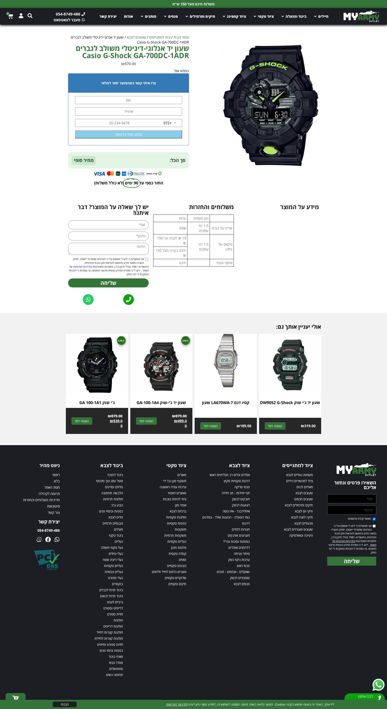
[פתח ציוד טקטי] (255, 16)
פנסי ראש (243, 565)
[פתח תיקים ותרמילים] (187, 16)
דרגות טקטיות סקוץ (237, 481)
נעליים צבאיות (114, 571)
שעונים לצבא (136, 37)
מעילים (118, 529)
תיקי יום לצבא (304, 511)
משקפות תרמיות (175, 535)
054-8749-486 (48, 530)
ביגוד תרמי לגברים (111, 590)
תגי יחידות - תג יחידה (236, 493)
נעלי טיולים (116, 553)
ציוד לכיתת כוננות (174, 499)
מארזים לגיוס (305, 487)
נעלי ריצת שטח (113, 559)
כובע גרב (117, 505)
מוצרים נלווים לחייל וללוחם (169, 571)
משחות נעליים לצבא (299, 475)
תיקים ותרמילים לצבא (299, 505)
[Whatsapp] (57, 539)
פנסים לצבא (242, 584)
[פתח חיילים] (315, 16)
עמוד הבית (181, 37)
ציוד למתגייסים (159, 37)
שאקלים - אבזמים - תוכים (233, 571)
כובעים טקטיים (176, 565)
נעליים (119, 541)
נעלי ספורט (115, 578)
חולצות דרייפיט (113, 626)
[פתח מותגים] (142, 16)
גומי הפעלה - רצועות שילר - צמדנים (226, 517)
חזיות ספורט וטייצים (110, 644)
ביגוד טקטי (116, 535)
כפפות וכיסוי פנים (111, 650)
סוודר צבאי (116, 662)
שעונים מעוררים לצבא (298, 529)
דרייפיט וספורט (113, 608)
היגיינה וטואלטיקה (301, 535)
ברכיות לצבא (178, 511)
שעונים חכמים (303, 499)
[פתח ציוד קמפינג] (224, 16)
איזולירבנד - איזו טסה (236, 511)
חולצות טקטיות (176, 517)
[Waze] (39, 539)
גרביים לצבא (115, 602)
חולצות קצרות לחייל (110, 632)
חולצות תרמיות (113, 499)
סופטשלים (116, 668)
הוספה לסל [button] (275, 426)
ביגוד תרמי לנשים (111, 596)
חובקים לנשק (241, 499)
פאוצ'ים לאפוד (177, 493)
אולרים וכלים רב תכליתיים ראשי (229, 475)
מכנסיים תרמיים (113, 523)
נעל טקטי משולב (112, 547)
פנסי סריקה (242, 487)
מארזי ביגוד (116, 656)
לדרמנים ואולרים (239, 547)
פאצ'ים (181, 475)
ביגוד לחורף (115, 475)
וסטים (182, 559)
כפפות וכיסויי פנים (111, 511)
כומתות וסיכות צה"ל (236, 541)
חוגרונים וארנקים (239, 535)
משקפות (180, 529)
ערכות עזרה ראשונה (173, 487)
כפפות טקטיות (176, 523)
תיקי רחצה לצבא (302, 517)
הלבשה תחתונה (112, 493)
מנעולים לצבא (304, 523)
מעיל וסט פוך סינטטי (109, 481)
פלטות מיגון (178, 547)
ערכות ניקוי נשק (239, 559)
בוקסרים (117, 584)
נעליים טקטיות (176, 541)
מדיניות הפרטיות (176, 704)
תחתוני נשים (114, 674)
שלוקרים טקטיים (175, 578)
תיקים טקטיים (177, 584)
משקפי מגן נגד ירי (174, 481)
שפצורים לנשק (240, 578)
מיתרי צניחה (242, 553)
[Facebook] (48, 539)
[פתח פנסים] (165, 16)
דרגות (246, 523)
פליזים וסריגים (114, 487)
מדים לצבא (116, 517)
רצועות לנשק (241, 505)
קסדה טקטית (177, 553)
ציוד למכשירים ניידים (299, 481)
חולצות (118, 620)
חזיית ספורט (115, 614)
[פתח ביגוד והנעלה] (282, 16)
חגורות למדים (241, 529)
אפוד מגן (180, 505)
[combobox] (172, 123)
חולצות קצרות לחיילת (109, 638)
